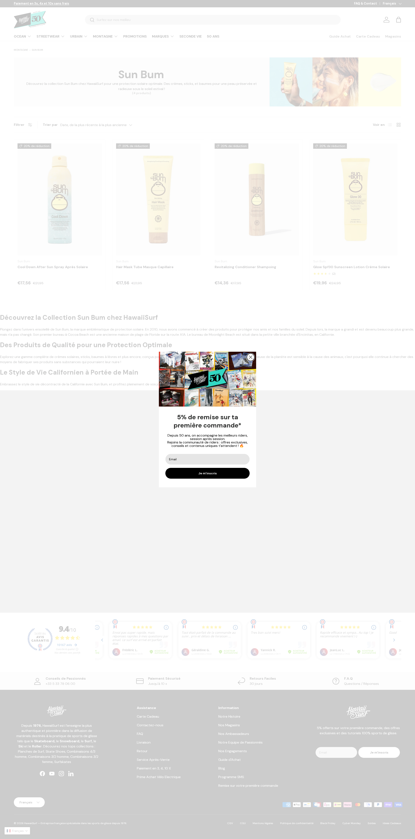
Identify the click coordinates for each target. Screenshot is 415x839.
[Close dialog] (250, 357)
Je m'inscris (207, 473)
